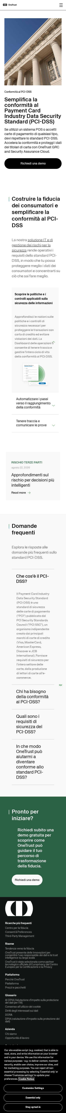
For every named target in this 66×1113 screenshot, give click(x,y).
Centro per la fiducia (16, 928)
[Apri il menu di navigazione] (61, 5)
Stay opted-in (33, 1107)
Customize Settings (33, 1088)
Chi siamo (11, 1034)
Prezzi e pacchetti (15, 987)
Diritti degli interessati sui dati (21, 1010)
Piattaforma (12, 983)
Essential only (33, 1097)
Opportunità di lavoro (17, 1038)
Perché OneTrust (15, 979)
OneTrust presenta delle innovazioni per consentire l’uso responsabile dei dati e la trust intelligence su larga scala (31, 955)
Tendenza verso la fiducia (19, 948)
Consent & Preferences (18, 932)
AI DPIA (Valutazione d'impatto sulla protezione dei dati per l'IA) (32, 1001)
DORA (8, 1014)
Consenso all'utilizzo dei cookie (23, 1006)
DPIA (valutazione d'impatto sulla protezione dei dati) (32, 1020)
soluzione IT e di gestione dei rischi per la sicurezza (32, 245)
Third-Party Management (19, 936)
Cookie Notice (26, 1078)
